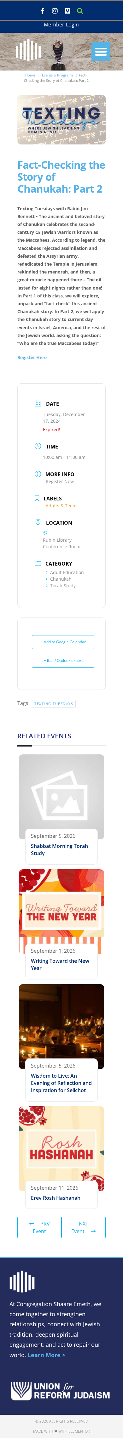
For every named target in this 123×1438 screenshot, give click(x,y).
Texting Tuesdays (53, 703)
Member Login (61, 24)
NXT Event (79, 1227)
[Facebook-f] (42, 11)
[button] (100, 51)
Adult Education (67, 572)
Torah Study (63, 586)
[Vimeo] (67, 11)
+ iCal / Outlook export (63, 660)
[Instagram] (55, 11)
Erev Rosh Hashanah (55, 1197)
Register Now (60, 481)
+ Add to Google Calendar (63, 642)
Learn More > (46, 1355)
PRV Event (41, 1227)
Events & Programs (57, 75)
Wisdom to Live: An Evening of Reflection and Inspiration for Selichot (61, 1083)
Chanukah (61, 579)
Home (30, 75)
